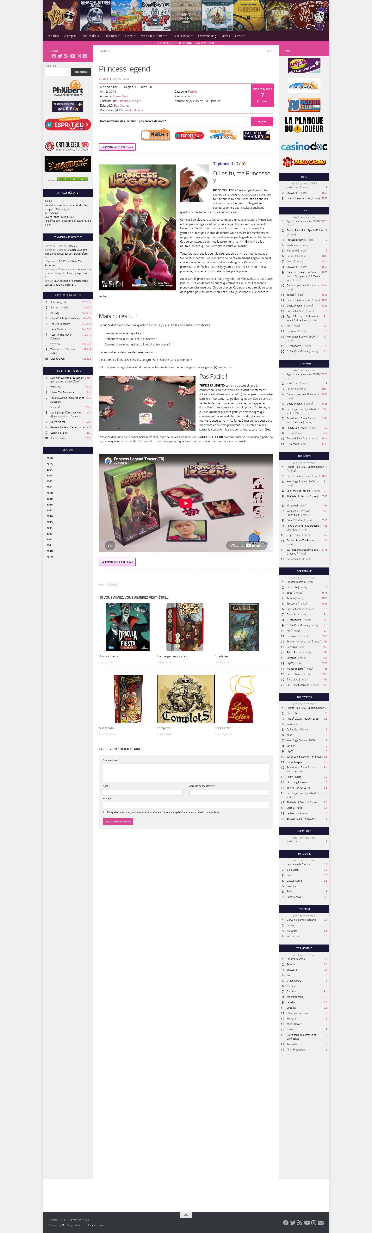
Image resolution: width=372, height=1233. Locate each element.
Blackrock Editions (131, 110)
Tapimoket (112, 584)
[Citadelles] (244, 627)
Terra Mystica (58, 329)
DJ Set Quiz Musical (297, 351)
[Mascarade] (128, 699)
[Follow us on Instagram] (78, 56)
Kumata (291, 1018)
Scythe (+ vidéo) (59, 307)
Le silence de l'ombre (298, 491)
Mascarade (106, 728)
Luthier (291, 256)
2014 (49, 528)
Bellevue (73, 246)
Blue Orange (121, 105)
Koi (288, 325)
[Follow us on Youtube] (72, 56)
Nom (106, 785)
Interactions (51, 213)
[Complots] (186, 699)
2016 (49, 516)
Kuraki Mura (120, 96)
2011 (49, 545)
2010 (49, 551)
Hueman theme (95, 1225)
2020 (49, 493)
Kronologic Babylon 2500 (301, 336)
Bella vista (293, 679)
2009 (49, 557)
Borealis (291, 331)
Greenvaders (294, 346)
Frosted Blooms (296, 239)
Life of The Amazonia (62, 392)
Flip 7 (290, 663)
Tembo (290, 294)
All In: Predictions (296, 1049)
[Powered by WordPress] (63, 1225)
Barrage (54, 313)
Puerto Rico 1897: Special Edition (305, 230)
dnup (289, 261)
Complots (163, 728)
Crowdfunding (207, 36)
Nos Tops (111, 36)
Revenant (292, 444)
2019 (49, 498)
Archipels (292, 1044)
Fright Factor (294, 652)
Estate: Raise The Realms (301, 540)
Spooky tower (294, 897)
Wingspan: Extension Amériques (305, 756)
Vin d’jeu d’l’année (152, 36)
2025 (49, 464)
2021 (49, 487)
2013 (49, 533)
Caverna (55, 344)
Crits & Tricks (294, 520)
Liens (238, 36)
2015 (49, 522)
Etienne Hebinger (129, 101)
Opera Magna (57, 422)
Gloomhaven (57, 358)
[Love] (244, 699)
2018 (112, 91)
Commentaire (111, 760)
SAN (289, 891)
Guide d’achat (181, 36)
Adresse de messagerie (203, 785)
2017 (49, 510)
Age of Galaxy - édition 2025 (303, 221)
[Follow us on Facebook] (54, 56)
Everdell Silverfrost (297, 438)
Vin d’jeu (53, 36)
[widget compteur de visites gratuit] (72, 180)
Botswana (292, 636)
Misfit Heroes (294, 1024)
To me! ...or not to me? (299, 641)
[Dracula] (128, 627)
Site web (107, 798)
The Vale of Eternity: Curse (302, 496)
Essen (129, 36)
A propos (70, 36)
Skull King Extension (298, 685)
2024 (49, 469)
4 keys (290, 1029)
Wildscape (56, 387)
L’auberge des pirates (172, 656)
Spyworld (55, 407)
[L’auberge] (186, 627)
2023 (49, 475)
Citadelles (221, 656)
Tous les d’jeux (90, 36)
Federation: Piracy (297, 427)
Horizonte (292, 250)
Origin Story (293, 535)
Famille (105, 51)
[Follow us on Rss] (66, 56)
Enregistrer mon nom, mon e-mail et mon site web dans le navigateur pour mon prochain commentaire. (163, 812)
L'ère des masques (297, 1013)
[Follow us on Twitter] (60, 56)
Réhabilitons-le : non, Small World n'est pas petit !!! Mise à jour (303, 276)
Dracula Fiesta (108, 656)
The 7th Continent (60, 323)
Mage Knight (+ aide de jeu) (65, 318)
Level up (291, 658)
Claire (107, 78)
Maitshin (292, 505)
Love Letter (223, 728)
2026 (49, 458)
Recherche (50, 65)
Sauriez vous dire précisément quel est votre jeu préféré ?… (66, 253)
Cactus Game (294, 674)
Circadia (291, 647)
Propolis (291, 886)
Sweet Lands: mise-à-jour (59, 217)
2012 (49, 539)
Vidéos (225, 36)
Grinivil (48, 201)
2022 (49, 481)
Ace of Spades (58, 438)
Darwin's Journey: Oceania (301, 285)
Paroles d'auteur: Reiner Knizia (67, 427)
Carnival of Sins (59, 432)
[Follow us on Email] (85, 56)
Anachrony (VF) (58, 302)
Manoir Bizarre (295, 668)
